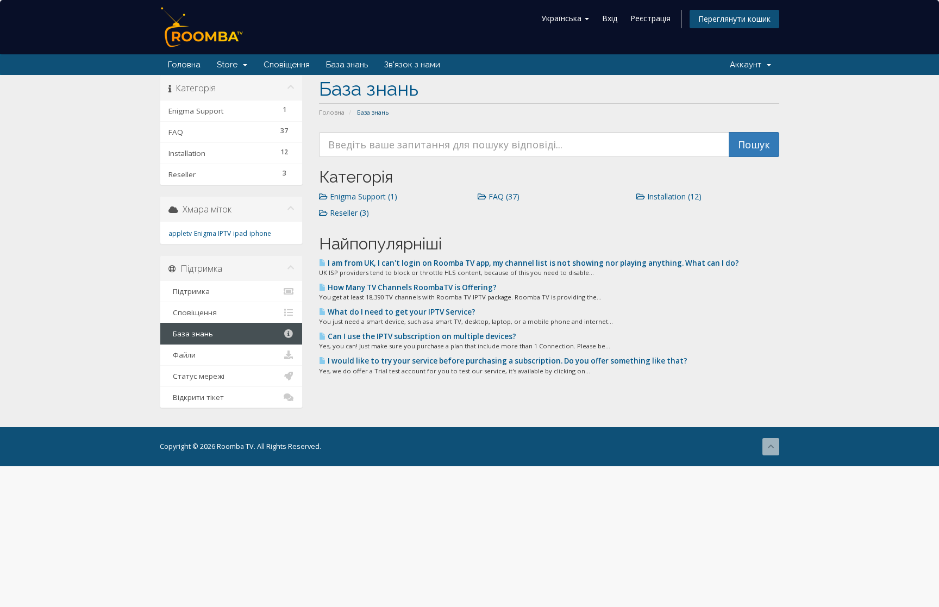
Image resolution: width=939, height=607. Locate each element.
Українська (562, 18)
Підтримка (189, 291)
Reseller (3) (348, 213)
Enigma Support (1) (362, 196)
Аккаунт (748, 65)
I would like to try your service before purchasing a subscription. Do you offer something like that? (506, 361)
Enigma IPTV (212, 233)
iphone (260, 233)
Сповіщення (287, 65)
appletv (180, 233)
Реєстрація (650, 18)
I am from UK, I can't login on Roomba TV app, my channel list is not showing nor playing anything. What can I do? (532, 263)
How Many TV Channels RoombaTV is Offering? (411, 287)
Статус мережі (196, 376)
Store (229, 65)
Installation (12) (673, 196)
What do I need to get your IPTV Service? (400, 312)
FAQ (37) (502, 196)
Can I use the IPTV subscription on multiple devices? (421, 336)
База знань (347, 65)
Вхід (609, 18)
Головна (184, 65)
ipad (240, 233)
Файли (182, 355)
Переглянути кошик (734, 19)
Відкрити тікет (196, 397)
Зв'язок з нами (412, 65)
